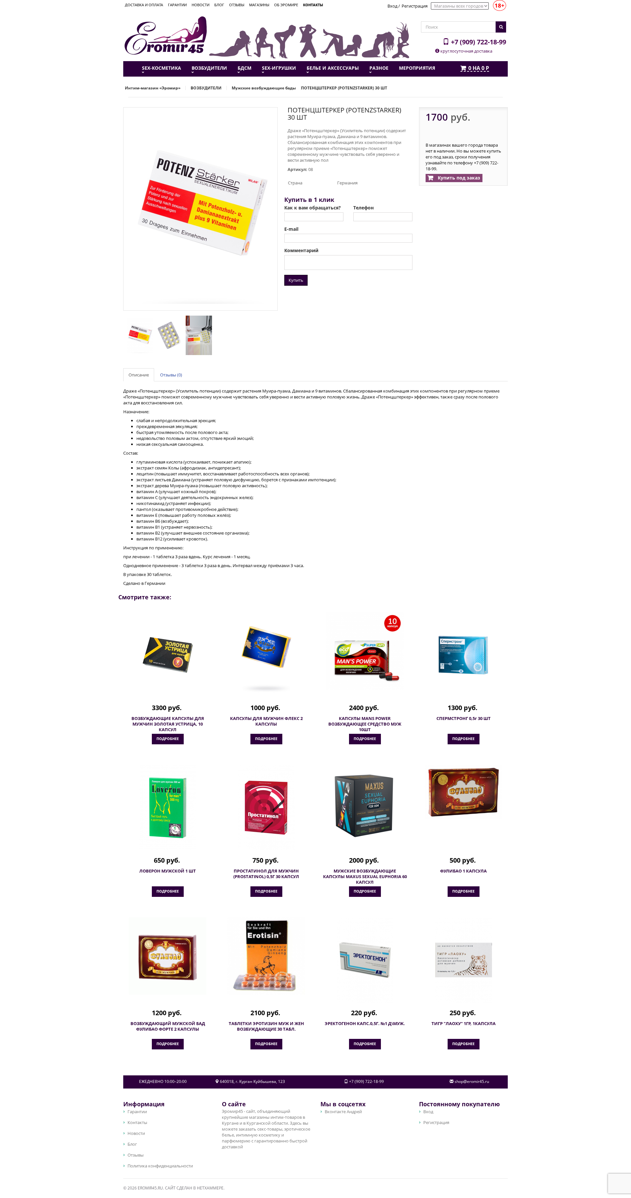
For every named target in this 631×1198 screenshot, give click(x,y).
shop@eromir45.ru (472, 1081)
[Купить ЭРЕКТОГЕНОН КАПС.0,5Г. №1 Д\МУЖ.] (365, 960)
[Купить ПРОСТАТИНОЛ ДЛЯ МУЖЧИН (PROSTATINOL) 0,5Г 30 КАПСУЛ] (266, 807)
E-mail (291, 229)
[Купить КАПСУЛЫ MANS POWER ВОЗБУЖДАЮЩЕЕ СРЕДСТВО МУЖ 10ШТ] (365, 651)
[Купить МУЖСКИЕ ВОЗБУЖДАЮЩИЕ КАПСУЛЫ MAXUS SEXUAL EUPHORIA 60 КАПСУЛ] (365, 803)
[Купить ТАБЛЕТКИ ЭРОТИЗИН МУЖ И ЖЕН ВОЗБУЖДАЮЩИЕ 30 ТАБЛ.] (266, 956)
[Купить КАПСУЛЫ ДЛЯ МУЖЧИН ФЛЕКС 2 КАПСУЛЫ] (266, 655)
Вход (392, 6)
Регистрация (415, 6)
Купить (296, 280)
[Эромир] (166, 35)
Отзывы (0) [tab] (171, 375)
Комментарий (301, 250)
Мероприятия (417, 68)
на (478, 68)
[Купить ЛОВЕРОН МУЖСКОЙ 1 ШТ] (167, 807)
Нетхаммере (210, 1188)
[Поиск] (501, 27)
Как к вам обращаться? (312, 208)
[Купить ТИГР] (463, 960)
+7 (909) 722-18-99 (477, 41)
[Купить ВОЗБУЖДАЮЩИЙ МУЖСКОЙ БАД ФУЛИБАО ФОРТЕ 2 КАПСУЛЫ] (167, 956)
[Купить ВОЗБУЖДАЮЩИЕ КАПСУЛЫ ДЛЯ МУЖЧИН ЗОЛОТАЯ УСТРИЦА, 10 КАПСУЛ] (167, 655)
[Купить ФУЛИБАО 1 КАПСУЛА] (463, 792)
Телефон (363, 208)
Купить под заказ (458, 178)
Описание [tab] (139, 375)
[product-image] (138, 335)
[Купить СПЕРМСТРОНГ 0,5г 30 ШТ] (463, 655)
